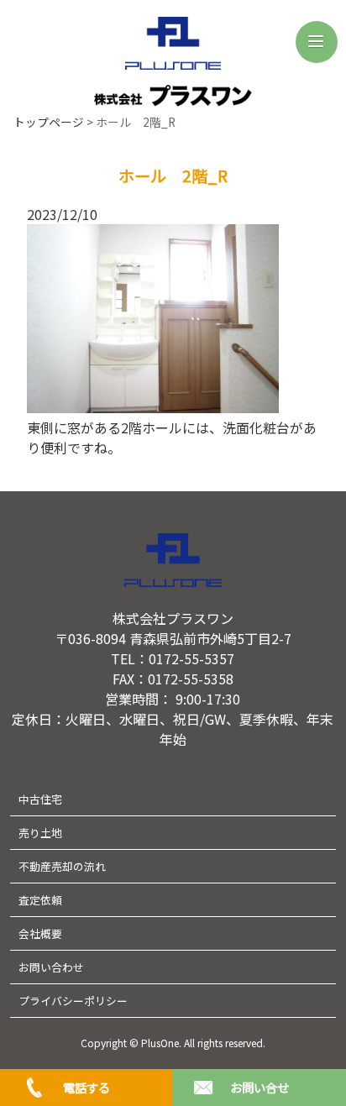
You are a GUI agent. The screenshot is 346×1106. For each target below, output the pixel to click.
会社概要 (40, 933)
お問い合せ (259, 1087)
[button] (317, 42)
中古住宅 (40, 799)
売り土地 (40, 833)
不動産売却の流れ (62, 866)
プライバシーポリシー (73, 1001)
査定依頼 (40, 900)
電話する (86, 1087)
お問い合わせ (51, 967)
